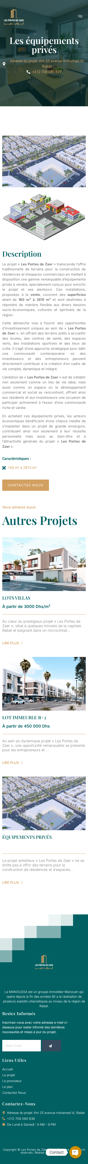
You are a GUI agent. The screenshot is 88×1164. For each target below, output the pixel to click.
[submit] (51, 1045)
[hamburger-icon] (80, 17)
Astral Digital (59, 1152)
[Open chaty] (75, 1152)
